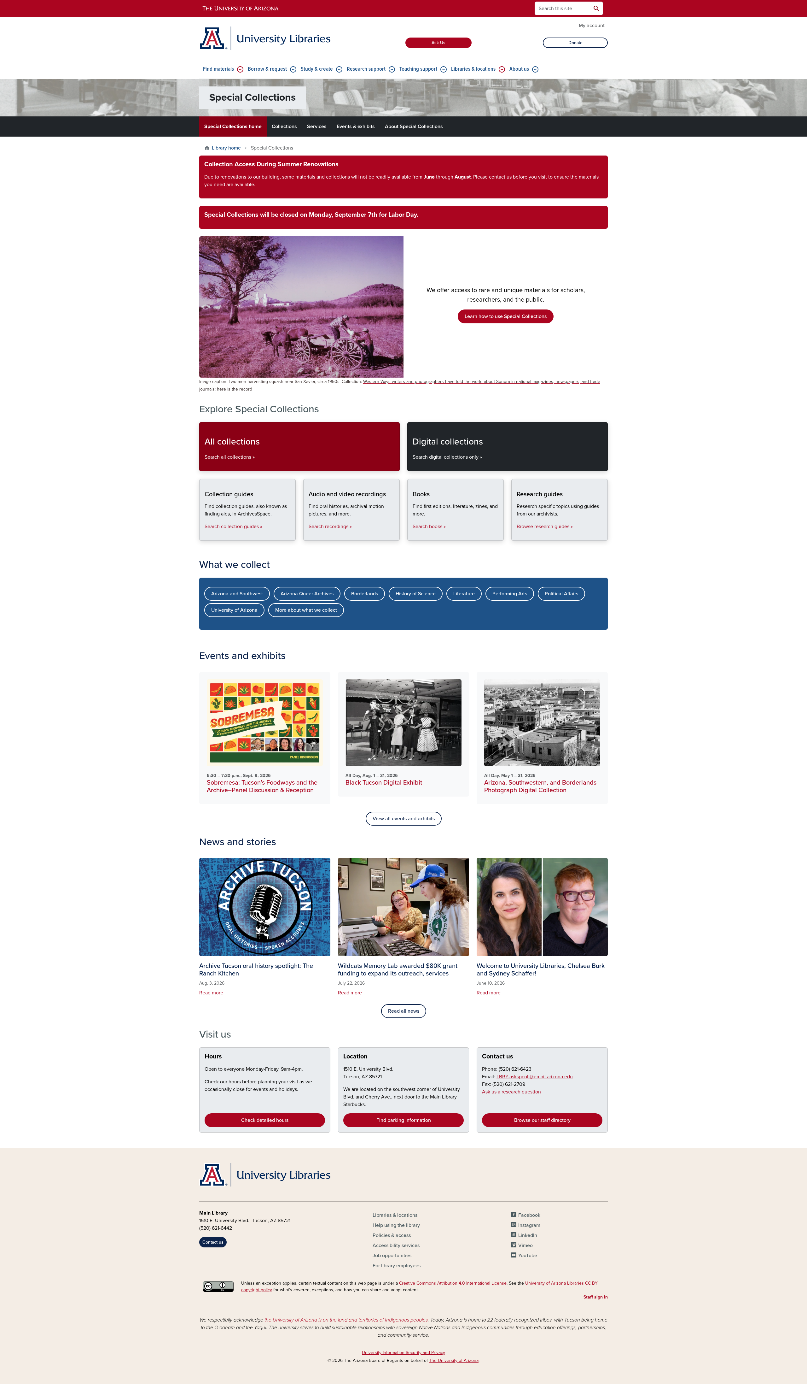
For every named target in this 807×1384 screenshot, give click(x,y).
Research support (366, 69)
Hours (213, 1056)
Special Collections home (233, 126)
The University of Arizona (454, 1360)
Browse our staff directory (542, 1120)
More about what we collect (306, 610)
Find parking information (403, 1120)
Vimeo (525, 1245)
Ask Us (438, 42)
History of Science (416, 594)
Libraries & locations (473, 69)
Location (355, 1056)
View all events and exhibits (404, 819)
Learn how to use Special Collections (506, 316)
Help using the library (396, 1225)
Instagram (529, 1225)
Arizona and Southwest (237, 594)
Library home (226, 148)
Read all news (403, 1011)
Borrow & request (267, 69)
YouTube (527, 1255)
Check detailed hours (264, 1120)
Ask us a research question (511, 1092)
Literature (464, 594)
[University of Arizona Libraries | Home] (264, 38)
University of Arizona (234, 610)
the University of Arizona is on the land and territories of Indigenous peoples (346, 1320)
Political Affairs (561, 594)
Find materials (218, 69)
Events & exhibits (356, 126)
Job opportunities (392, 1255)
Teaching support (418, 69)
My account (592, 25)
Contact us (497, 1056)
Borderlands (364, 594)
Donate (575, 42)
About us (519, 69)
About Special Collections (414, 126)
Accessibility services (396, 1245)
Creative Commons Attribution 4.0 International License (453, 1283)
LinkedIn (527, 1235)
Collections (284, 126)
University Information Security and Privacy (403, 1352)
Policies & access (392, 1235)
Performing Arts (509, 594)
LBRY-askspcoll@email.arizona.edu (534, 1077)
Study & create (317, 69)
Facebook (529, 1215)
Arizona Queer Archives (307, 594)
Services (317, 126)
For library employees (397, 1266)
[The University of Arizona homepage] (240, 8)
